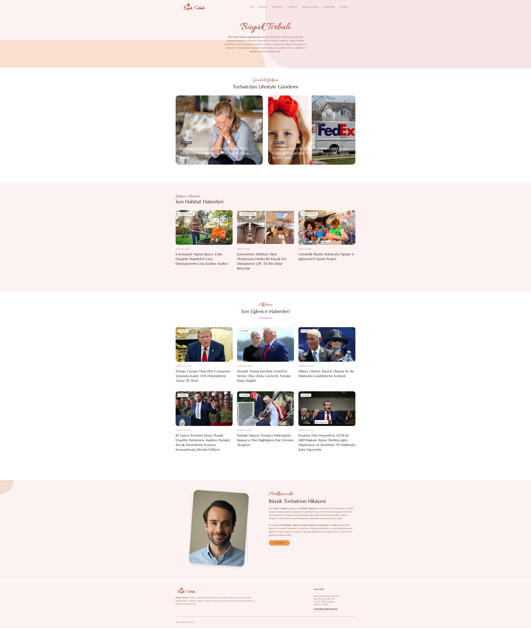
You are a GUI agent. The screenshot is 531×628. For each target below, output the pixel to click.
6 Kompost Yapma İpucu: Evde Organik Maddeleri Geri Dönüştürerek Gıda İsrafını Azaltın (202, 259)
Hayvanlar (277, 7)
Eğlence (262, 7)
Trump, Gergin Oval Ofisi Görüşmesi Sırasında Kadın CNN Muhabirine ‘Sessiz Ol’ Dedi (203, 376)
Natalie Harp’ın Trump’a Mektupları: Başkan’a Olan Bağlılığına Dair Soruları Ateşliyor (265, 440)
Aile (252, 7)
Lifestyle (292, 7)
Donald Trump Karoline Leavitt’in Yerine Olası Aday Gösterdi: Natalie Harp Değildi (264, 376)
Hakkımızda (329, 7)
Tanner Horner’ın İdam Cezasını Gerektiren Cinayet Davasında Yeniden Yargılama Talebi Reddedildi (311, 153)
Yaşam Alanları (310, 7)
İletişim (343, 7)
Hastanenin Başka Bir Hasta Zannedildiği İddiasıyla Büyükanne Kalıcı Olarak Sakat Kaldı (214, 153)
